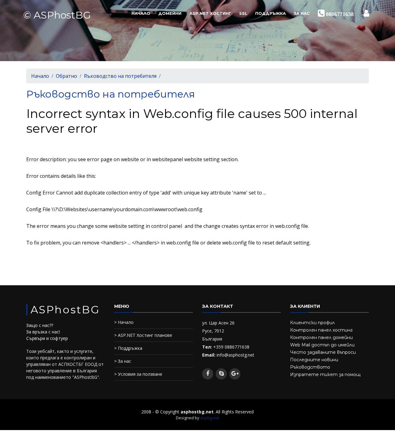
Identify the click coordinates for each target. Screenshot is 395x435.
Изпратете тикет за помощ (325, 374)
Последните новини (314, 359)
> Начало (124, 322)
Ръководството (310, 367)
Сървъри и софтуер (47, 338)
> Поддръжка (128, 348)
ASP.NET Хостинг (210, 13)
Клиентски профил (312, 322)
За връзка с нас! (43, 332)
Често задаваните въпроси (323, 352)
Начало (140, 13)
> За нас (122, 361)
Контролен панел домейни (321, 337)
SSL (243, 13)
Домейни (169, 13)
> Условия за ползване (138, 374)
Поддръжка (270, 13)
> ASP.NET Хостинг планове (143, 335)
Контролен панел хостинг (321, 330)
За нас (302, 13)
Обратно (66, 76)
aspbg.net (209, 417)
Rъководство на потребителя (120, 76)
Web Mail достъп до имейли (322, 345)
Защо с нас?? (39, 325)
